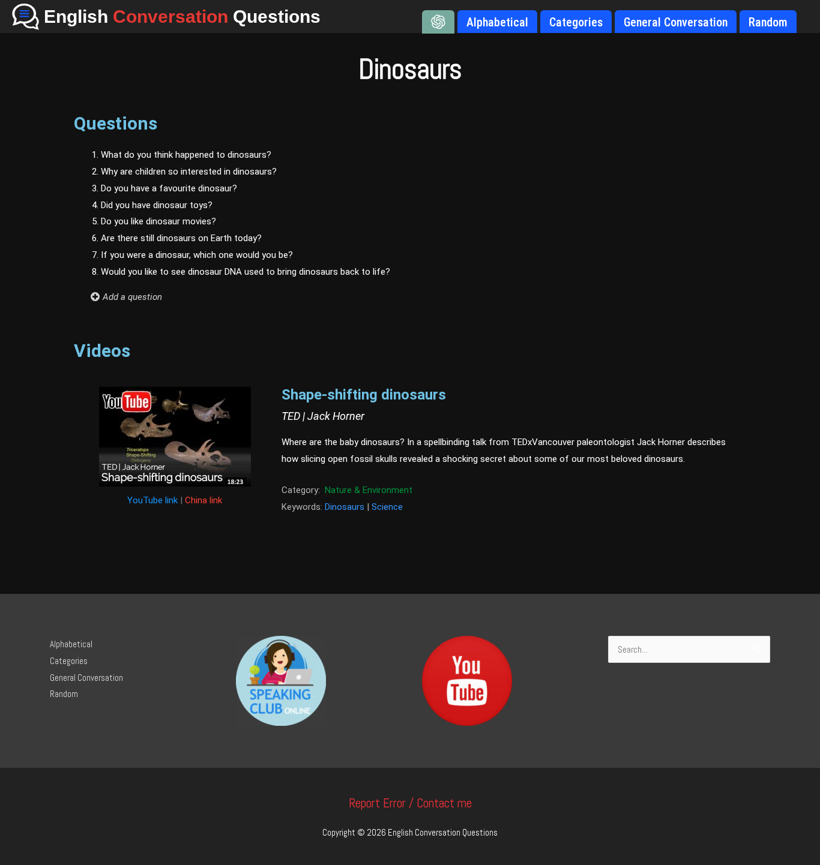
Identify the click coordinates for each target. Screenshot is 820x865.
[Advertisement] (632, 237)
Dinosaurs (344, 506)
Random (64, 693)
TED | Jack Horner (323, 416)
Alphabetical (71, 644)
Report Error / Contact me (410, 803)
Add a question (132, 297)
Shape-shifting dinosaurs (364, 394)
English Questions (182, 16)
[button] (294, 297)
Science (387, 506)
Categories (69, 660)
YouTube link (152, 500)
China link (203, 500)
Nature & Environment (368, 490)
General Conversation (86, 677)
